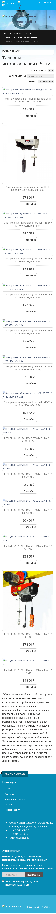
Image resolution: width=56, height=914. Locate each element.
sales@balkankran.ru (19, 837)
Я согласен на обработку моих (21, 883)
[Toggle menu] (39, 20)
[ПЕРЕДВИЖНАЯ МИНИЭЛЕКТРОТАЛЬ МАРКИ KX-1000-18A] (28, 431)
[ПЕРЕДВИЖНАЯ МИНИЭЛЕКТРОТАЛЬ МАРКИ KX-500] (28, 600)
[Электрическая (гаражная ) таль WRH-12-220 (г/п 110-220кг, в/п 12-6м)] (28, 395)
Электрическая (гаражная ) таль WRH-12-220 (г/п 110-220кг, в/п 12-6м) (28, 404)
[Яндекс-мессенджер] (19, 4)
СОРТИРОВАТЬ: (17, 75)
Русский (10, 3)
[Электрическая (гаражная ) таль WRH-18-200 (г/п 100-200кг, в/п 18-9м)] (28, 287)
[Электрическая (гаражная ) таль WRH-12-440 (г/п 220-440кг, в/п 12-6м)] (28, 359)
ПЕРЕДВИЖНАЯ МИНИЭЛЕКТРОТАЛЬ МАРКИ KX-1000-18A (28, 440)
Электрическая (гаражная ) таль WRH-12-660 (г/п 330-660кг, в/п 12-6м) (28, 332)
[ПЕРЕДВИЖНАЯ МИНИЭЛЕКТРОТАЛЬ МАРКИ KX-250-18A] (28, 502)
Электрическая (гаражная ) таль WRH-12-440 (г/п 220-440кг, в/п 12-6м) (28, 368)
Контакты (10, 793)
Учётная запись (46, 3)
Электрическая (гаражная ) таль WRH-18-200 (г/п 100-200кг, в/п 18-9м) (28, 296)
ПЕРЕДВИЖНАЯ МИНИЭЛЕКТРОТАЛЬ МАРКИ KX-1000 (28, 547)
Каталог (18, 33)
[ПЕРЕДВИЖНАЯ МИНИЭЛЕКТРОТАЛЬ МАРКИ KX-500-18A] (28, 467)
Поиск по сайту (12, 809)
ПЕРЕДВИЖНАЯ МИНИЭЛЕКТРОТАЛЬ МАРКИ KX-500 (28, 635)
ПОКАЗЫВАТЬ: (39, 70)
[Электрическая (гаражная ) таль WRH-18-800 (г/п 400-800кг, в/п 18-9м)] (28, 215)
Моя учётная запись (15, 799)
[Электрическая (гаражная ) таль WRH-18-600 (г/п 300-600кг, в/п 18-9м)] (28, 251)
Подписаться (34, 874)
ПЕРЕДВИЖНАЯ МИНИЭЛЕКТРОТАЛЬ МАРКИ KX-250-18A (28, 511)
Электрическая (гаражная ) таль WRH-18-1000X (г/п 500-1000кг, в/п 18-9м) (28, 188)
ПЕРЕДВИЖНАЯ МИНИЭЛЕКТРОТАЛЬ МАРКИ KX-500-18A (28, 475)
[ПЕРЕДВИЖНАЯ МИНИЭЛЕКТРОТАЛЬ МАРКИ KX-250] (28, 662)
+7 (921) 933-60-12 (26, 21)
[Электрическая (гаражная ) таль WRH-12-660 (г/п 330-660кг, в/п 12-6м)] (28, 323)
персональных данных (17, 884)
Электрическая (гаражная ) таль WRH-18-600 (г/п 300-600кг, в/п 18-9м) (28, 260)
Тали (28, 33)
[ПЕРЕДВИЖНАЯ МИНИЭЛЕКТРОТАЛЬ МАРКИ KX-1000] (28, 538)
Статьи (8, 804)
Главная (7, 33)
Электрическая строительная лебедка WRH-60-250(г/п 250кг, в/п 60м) (28, 100)
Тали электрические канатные (21, 37)
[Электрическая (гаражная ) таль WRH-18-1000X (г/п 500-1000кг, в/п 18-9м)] (28, 153)
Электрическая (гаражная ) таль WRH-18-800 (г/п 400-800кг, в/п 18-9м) (28, 224)
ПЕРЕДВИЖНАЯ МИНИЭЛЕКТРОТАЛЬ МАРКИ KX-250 (28, 671)
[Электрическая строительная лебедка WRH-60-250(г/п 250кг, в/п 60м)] (28, 91)
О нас (7, 788)
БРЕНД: (33, 81)
